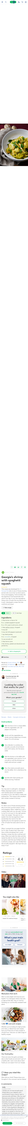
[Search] (5, 2)
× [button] (26, 1116)
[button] (14, 1120)
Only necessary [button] (19, 1123)
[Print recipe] (18, 567)
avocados (7, 637)
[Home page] (14, 2)
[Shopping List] (22, 2)
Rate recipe (8, 607)
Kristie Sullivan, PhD (14, 662)
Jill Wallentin (11, 664)
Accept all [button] (7, 1123)
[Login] (25, 2)
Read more (21, 1118)
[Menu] (2, 2)
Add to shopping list (15, 651)
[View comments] (15, 567)
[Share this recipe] (21, 567)
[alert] (14, 1120)
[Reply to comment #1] (7, 1087)
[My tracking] (18, 2)
